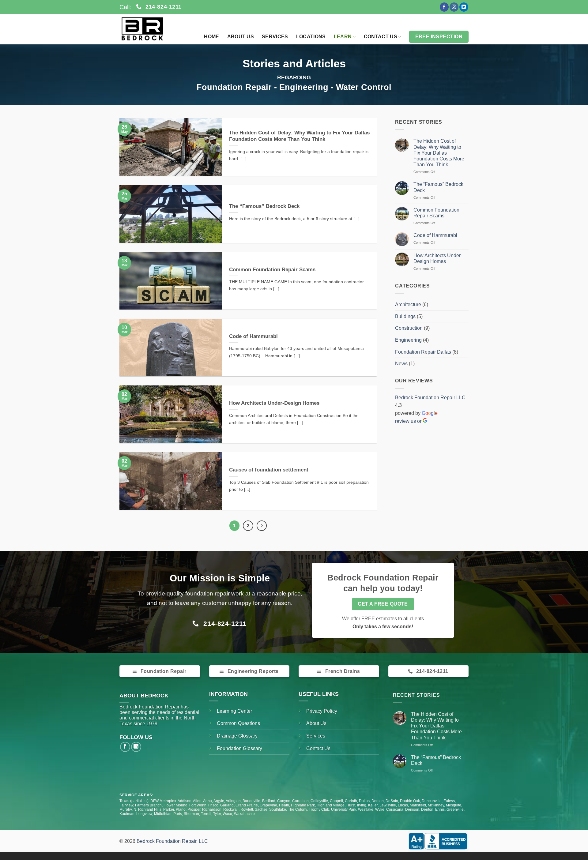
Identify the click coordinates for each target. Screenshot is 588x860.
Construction (409, 328)
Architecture (408, 304)
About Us (240, 36)
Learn (343, 36)
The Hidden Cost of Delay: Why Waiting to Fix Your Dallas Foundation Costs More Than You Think (299, 136)
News (401, 363)
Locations (311, 36)
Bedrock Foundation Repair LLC (430, 397)
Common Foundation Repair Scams (272, 269)
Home (211, 36)
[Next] (262, 525)
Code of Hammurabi (253, 336)
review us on (409, 421)
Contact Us (380, 36)
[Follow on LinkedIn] (463, 7)
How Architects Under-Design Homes (274, 403)
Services (275, 36)
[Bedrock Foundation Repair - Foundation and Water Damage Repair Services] (150, 29)
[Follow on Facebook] (444, 7)
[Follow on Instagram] (454, 7)
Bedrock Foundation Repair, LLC (172, 841)
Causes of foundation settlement (268, 470)
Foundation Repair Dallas (423, 352)
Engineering (408, 340)
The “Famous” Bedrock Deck (264, 206)
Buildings (405, 316)
